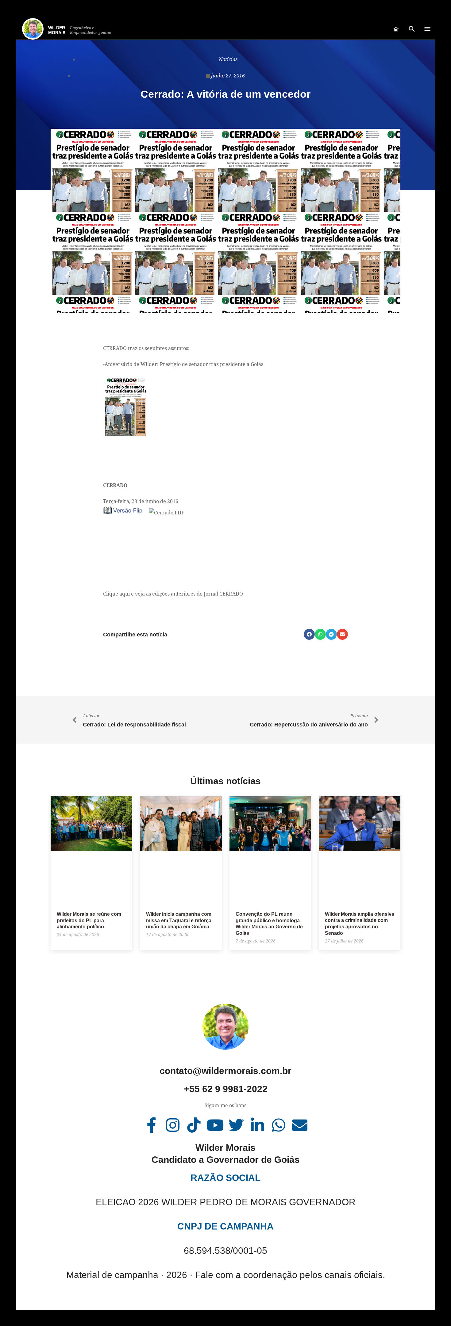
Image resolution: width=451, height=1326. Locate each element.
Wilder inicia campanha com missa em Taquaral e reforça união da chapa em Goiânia (178, 920)
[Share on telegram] (331, 634)
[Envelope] (299, 1125)
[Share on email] (342, 634)
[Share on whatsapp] (320, 634)
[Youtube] (215, 1125)
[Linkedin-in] (257, 1125)
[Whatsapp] (278, 1125)
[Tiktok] (194, 1125)
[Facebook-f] (151, 1125)
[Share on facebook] (309, 634)
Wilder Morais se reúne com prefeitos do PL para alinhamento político (89, 920)
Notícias (228, 59)
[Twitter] (236, 1125)
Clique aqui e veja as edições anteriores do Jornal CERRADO (173, 593)
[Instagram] (172, 1125)
